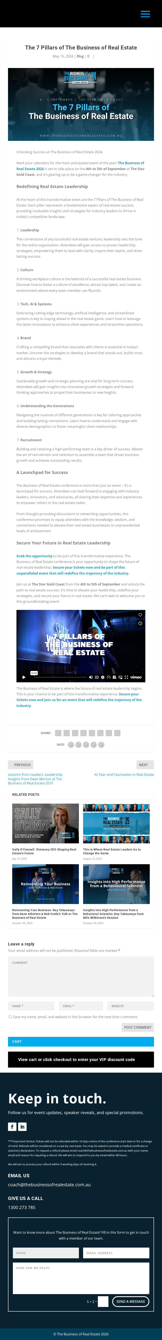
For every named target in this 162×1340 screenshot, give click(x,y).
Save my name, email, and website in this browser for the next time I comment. (75, 1017)
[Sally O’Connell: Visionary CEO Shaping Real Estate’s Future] (45, 823)
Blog (80, 56)
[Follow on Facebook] (12, 1127)
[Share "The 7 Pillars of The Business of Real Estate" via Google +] (75, 733)
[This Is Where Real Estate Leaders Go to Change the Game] (116, 823)
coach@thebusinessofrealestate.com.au (49, 1185)
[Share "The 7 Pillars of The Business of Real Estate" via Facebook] (58, 733)
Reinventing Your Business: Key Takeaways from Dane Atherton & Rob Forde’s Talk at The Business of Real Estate (45, 913)
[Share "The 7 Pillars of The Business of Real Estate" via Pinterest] (92, 733)
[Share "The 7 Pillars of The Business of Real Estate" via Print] (117, 733)
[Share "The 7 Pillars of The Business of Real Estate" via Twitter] (66, 733)
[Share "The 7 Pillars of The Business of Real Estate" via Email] (109, 733)
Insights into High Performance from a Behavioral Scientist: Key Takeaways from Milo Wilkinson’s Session (113, 913)
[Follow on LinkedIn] (22, 1127)
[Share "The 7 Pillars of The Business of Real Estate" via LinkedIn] (100, 733)
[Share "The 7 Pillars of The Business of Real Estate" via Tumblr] (83, 733)
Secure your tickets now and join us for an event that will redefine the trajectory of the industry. (79, 700)
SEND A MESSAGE (130, 1301)
